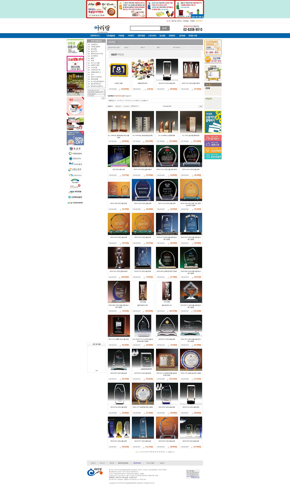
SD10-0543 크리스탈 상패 (166, 407)
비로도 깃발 (118, 83)
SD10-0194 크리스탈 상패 (190, 441)
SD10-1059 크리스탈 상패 (118, 237)
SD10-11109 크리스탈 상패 (142, 203)
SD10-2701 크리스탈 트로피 (191, 83)
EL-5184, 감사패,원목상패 (190, 135)
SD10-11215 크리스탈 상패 (190, 169)
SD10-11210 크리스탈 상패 (166, 203)
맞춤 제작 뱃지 (142, 83)
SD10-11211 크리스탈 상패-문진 (166, 169)
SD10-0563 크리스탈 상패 (118, 373)
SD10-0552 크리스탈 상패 (142, 373)
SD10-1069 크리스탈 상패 (118, 203)
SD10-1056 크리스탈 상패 (142, 237)
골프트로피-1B (167, 305)
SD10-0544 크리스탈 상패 (118, 407)
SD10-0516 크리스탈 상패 (166, 83)
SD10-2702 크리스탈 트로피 (143, 169)
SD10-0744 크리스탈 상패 (142, 271)
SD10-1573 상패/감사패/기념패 (143, 407)
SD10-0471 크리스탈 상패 (142, 441)
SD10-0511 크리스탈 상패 (118, 441)
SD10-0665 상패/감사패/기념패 (167, 271)
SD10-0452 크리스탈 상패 (166, 441)
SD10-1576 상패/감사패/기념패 (191, 373)
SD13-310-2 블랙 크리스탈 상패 (118, 339)
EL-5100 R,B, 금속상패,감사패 (142, 135)
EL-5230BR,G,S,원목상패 (166, 135)
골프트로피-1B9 (142, 305)
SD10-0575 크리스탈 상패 (166, 339)
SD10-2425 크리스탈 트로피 (119, 271)
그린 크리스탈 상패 (118, 169)
